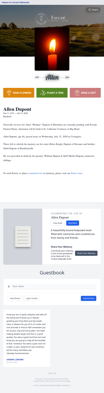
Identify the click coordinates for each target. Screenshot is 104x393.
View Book (57, 223)
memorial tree (36, 173)
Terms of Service (59, 381)
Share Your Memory (86, 253)
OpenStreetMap (55, 385)
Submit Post (88, 298)
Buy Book (73, 223)
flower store (76, 173)
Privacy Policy (44, 381)
